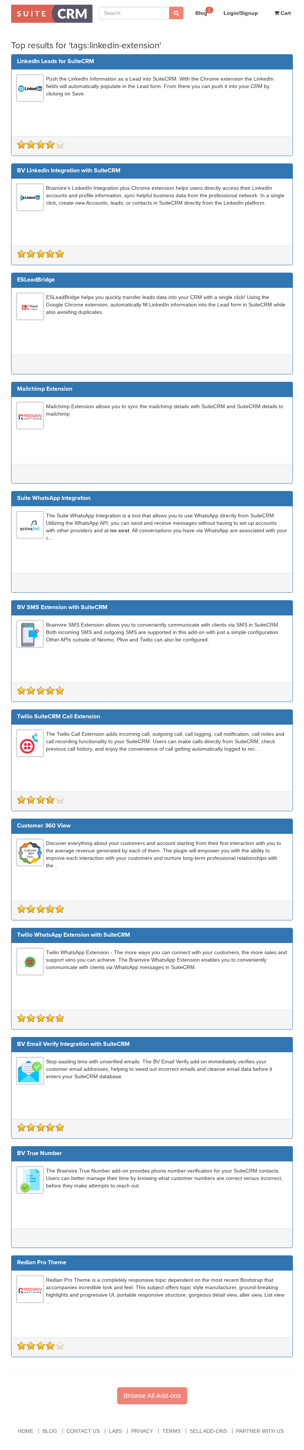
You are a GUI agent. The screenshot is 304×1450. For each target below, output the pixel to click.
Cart (285, 13)
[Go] (176, 13)
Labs (115, 1431)
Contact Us (83, 1431)
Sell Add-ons (208, 1431)
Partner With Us (260, 1431)
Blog (203, 11)
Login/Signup (241, 13)
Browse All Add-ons (152, 1395)
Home (25, 1431)
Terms (171, 1431)
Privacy (142, 1431)
